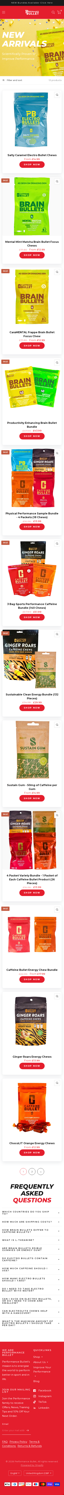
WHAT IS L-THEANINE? (18, 1240)
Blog (36, 1381)
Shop (36, 1356)
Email (5, 1424)
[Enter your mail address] (27, 1430)
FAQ (5, 1441)
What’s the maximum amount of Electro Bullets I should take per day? (27, 1323)
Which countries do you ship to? (25, 1213)
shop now (32, 164)
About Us (39, 1362)
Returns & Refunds (30, 1445)
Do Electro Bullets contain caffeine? (25, 1259)
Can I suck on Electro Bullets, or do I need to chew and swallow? (27, 1301)
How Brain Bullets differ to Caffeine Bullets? (25, 1231)
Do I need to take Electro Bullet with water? (23, 1290)
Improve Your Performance (42, 1369)
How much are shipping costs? (27, 1222)
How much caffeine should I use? (25, 1269)
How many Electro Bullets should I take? (23, 1279)
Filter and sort (14, 80)
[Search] (53, 12)
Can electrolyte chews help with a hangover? (25, 1312)
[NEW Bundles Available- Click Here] (32, 3)
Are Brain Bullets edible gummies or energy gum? (22, 1249)
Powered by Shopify (32, 1465)
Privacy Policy (18, 1441)
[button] (63, 1494)
